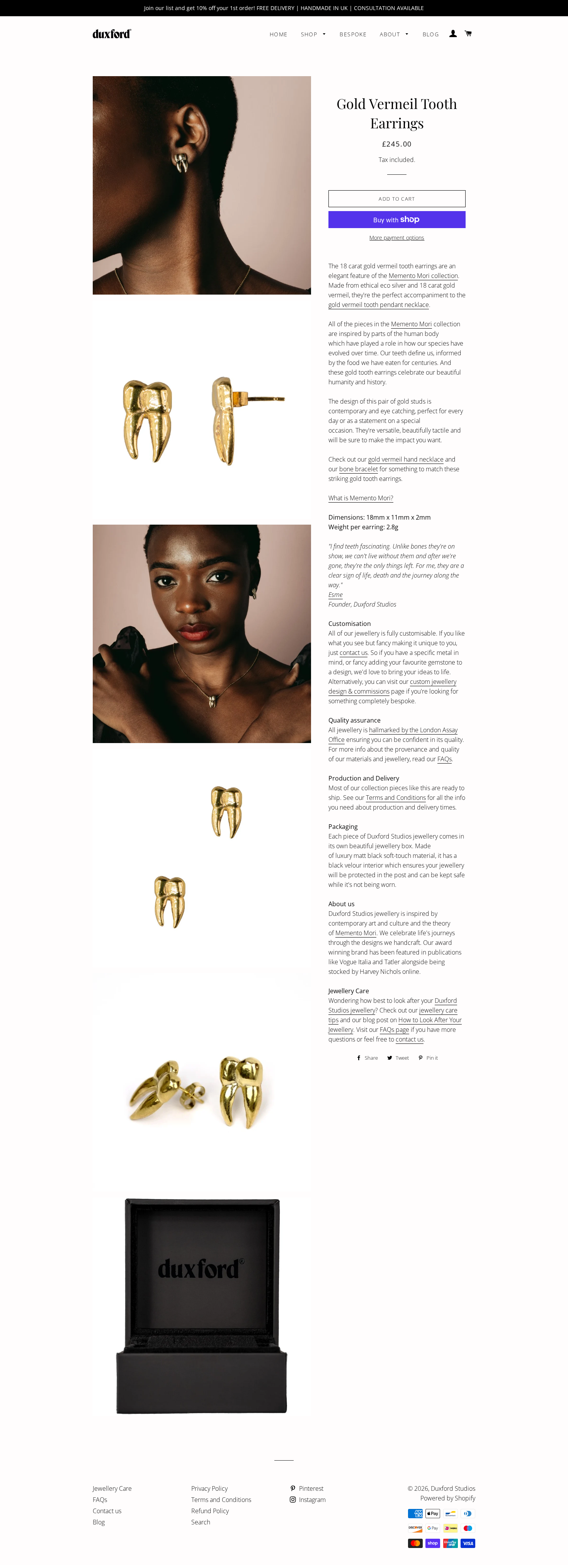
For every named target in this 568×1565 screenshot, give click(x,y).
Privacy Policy (209, 1488)
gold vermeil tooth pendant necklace (378, 304)
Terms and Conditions (396, 797)
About (391, 34)
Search (200, 1522)
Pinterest (310, 1488)
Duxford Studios (453, 1488)
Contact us (107, 1511)
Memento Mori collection (423, 275)
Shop (310, 34)
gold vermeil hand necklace (406, 459)
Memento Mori (411, 324)
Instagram (312, 1499)
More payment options (396, 237)
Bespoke (353, 34)
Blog (431, 34)
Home (279, 34)
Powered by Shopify (447, 1498)
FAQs (444, 759)
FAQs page (394, 1029)
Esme (335, 594)
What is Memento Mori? (360, 498)
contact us (353, 652)
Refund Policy (210, 1511)
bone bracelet (358, 469)
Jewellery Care (112, 1488)
